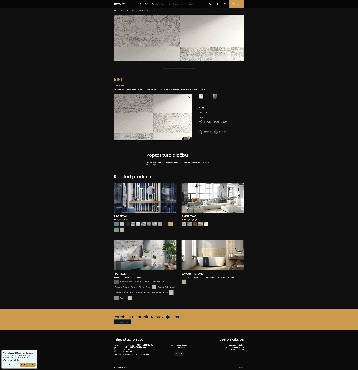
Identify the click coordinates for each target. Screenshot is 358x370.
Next (187, 67)
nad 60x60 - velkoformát (136, 11)
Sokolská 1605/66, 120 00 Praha (134, 347)
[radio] (201, 96)
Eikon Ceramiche (120, 85)
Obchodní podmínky (236, 345)
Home (116, 11)
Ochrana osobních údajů (234, 347)
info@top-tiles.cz (180, 345)
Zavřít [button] (11, 365)
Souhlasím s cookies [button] (27, 365)
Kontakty (190, 4)
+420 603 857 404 (180, 347)
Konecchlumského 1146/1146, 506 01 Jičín (138, 345)
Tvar (200, 127)
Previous (171, 67)
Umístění (202, 108)
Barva (201, 93)
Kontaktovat (122, 322)
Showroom (236, 4)
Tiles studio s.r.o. (122, 367)
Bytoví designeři (178, 16)
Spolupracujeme (179, 4)
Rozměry (202, 117)
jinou (181, 162)
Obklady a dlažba (143, 4)
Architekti (176, 12)
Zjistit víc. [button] (16, 360)
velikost (122, 11)
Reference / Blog (158, 4)
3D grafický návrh (237, 350)
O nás (169, 4)
